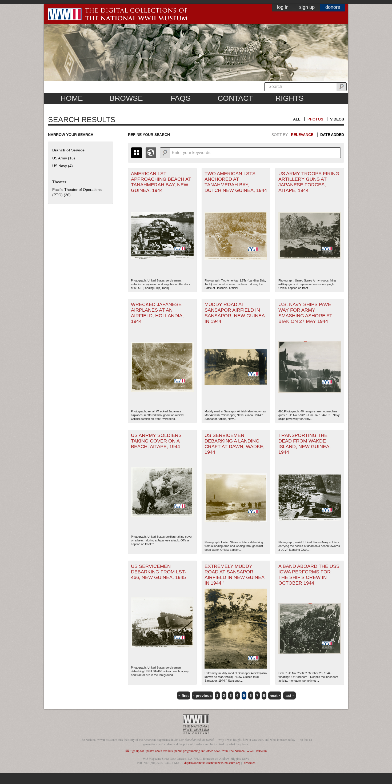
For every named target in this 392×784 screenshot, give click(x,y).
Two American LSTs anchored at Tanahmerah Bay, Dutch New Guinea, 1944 (236, 182)
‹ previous (202, 695)
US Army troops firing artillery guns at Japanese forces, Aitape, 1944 (308, 182)
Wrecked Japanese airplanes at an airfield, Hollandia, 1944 (157, 313)
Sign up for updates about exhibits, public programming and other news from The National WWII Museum (198, 751)
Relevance (302, 134)
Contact (235, 98)
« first (183, 695)
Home (72, 98)
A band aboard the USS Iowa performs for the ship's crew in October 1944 (308, 575)
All (297, 119)
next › (275, 695)
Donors (332, 7)
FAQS (181, 98)
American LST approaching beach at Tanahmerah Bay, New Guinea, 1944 (161, 182)
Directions (248, 763)
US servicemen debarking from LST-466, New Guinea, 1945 (158, 572)
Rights (289, 98)
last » (289, 695)
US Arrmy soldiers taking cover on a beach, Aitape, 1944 (156, 441)
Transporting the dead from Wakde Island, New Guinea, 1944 (304, 444)
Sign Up (307, 7)
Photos (315, 119)
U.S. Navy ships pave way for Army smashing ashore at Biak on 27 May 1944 (305, 313)
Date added (332, 134)
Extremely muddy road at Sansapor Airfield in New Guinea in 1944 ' (235, 575)
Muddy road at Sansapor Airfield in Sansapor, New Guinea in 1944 (235, 313)
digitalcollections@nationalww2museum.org (212, 763)
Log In (283, 7)
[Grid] (136, 152)
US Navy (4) (62, 166)
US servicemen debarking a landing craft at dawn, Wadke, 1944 (235, 444)
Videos (337, 119)
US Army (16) (63, 158)
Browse (126, 98)
